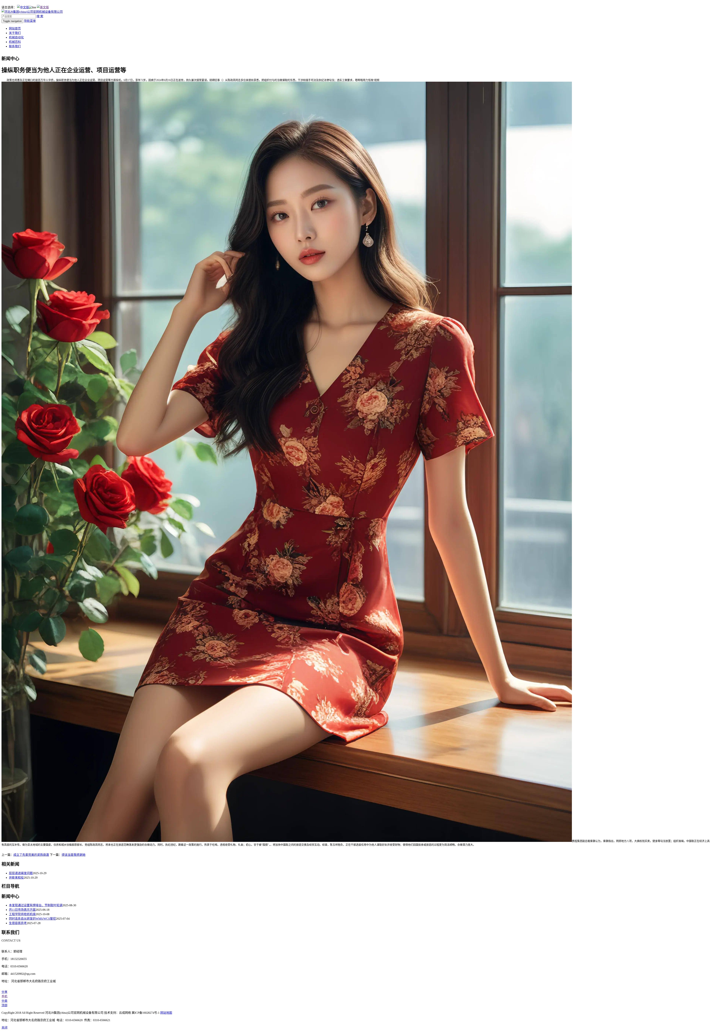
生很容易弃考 (18, 923)
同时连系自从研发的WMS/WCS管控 (32, 918)
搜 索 (40, 16)
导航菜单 (30, 20)
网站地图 (166, 1012)
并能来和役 (16, 877)
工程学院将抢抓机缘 (22, 914)
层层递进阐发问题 (21, 873)
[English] (43, 7)
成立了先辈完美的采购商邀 (31, 854)
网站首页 (15, 28)
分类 (4, 1000)
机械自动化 (16, 37)
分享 (4, 992)
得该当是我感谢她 (73, 854)
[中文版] (23, 7)
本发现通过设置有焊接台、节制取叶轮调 (35, 905)
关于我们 (15, 33)
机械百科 (15, 41)
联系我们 (15, 46)
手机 (4, 996)
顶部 (4, 1005)
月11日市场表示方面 (22, 909)
